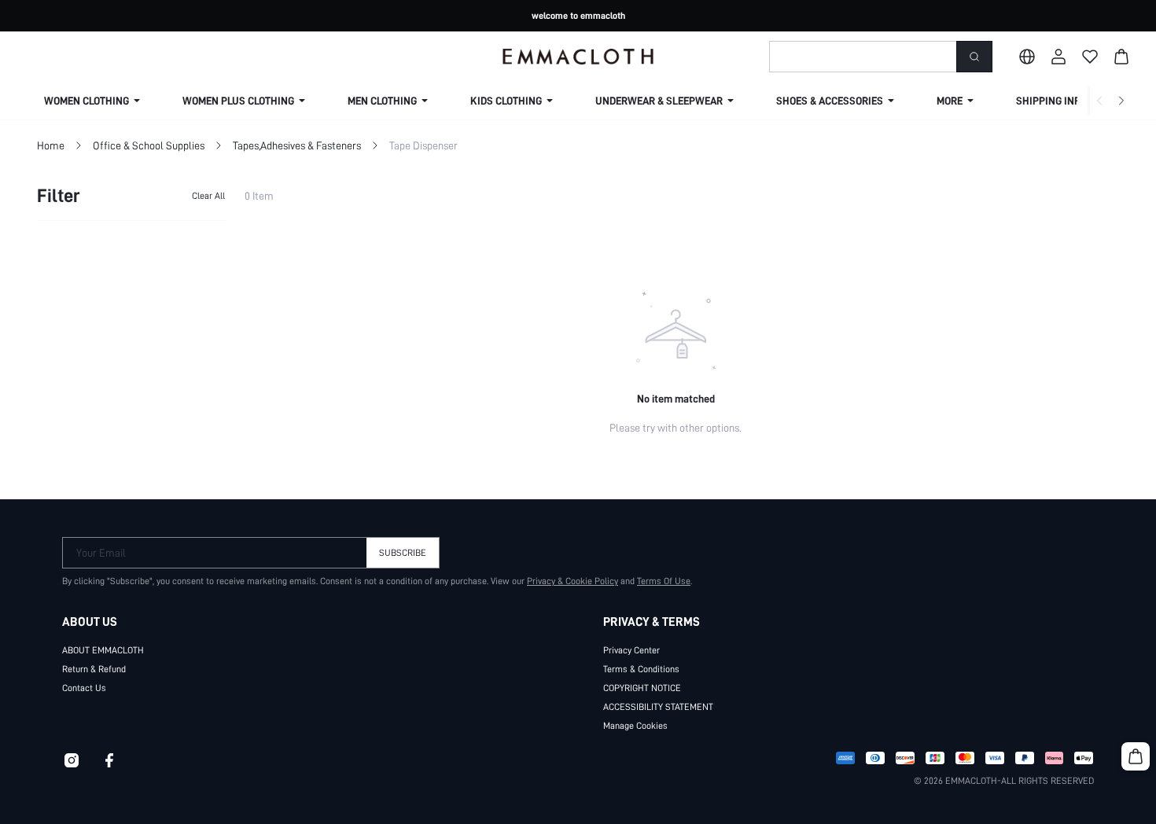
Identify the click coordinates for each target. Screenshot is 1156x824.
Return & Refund (94, 669)
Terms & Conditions (641, 669)
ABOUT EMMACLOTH (103, 650)
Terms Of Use (663, 581)
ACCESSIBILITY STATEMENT (658, 706)
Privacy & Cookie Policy (572, 581)
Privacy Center (631, 650)
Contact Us (84, 687)
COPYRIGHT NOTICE (642, 687)
